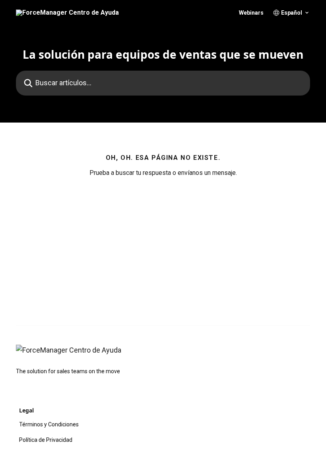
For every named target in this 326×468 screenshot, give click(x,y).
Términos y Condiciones (49, 424)
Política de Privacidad (45, 440)
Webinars (251, 12)
